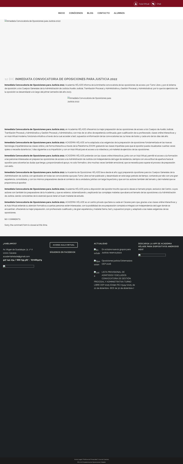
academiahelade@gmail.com (16, 256)
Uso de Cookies (103, 459)
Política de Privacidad (90, 459)
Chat (158, 4)
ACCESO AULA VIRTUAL (64, 245)
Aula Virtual (144, 4)
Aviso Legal (78, 459)
